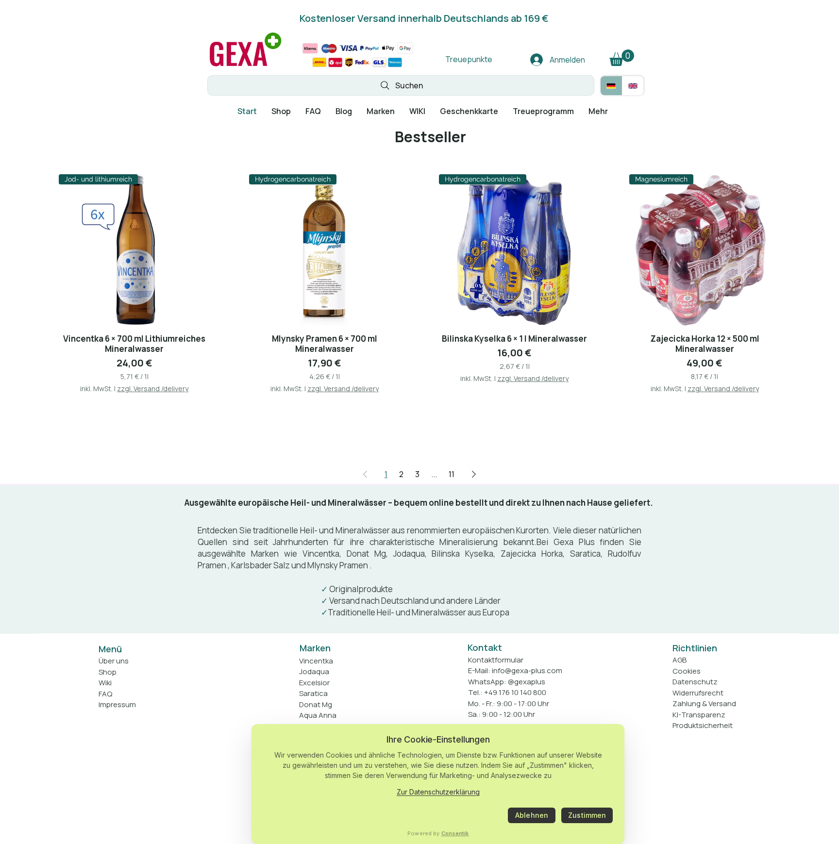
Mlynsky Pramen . (339, 565)
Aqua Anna (317, 715)
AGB (679, 660)
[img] (245, 66)
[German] (611, 85)
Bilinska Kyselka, (463, 553)
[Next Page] (474, 474)
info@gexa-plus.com (527, 670)
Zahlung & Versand (704, 703)
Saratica (585, 553)
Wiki (105, 683)
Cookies (686, 671)
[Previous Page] (365, 474)
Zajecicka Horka (532, 553)
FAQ (105, 694)
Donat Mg (315, 704)
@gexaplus (526, 682)
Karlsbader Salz (260, 565)
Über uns (114, 661)
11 (451, 474)
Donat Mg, (367, 553)
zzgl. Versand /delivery (152, 388)
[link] (621, 58)
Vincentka (320, 553)
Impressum (117, 704)
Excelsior (314, 683)
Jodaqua (409, 553)
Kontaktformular (495, 660)
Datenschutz (695, 682)
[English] (633, 85)
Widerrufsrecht (697, 693)
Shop (108, 672)
